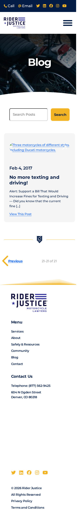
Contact (17, 364)
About (16, 338)
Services (17, 331)
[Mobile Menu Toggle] (67, 23)
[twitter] (38, 6)
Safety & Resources (25, 344)
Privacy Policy (21, 501)
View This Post (20, 214)
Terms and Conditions (27, 507)
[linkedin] (44, 6)
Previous (15, 261)
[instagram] (57, 6)
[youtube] (64, 6)
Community (20, 351)
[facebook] (51, 6)
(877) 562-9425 (39, 386)
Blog (14, 357)
